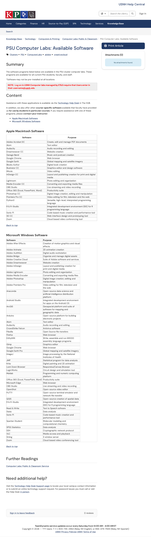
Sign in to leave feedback (22, 513)
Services (99, 23)
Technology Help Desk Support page (32, 486)
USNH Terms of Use (86, 531)
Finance (34, 23)
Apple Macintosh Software (25, 118)
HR (43, 23)
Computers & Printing (49, 39)
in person (24, 492)
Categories (21, 23)
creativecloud (60, 54)
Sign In (142, 13)
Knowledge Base (115, 23)
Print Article (115, 45)
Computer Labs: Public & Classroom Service (27, 466)
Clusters (14, 54)
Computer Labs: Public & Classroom (79, 39)
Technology (85, 23)
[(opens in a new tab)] (20, 14)
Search (10, 31)
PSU (22, 54)
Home (9, 23)
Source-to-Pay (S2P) (59, 23)
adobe (48, 54)
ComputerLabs (34, 54)
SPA (74, 23)
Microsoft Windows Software (26, 121)
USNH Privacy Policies (66, 531)
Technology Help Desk (68, 103)
